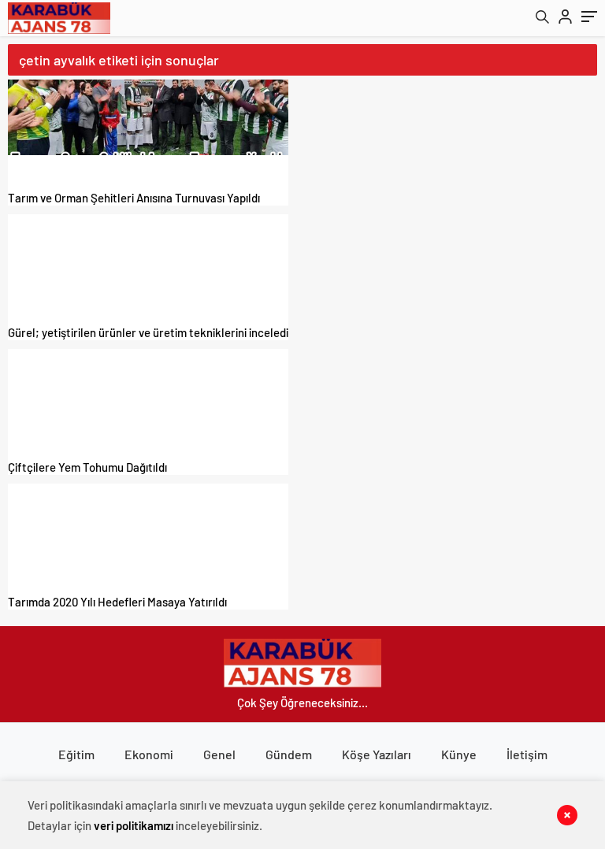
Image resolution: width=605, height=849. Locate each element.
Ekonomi (148, 754)
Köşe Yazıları (376, 754)
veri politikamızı (133, 825)
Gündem (288, 754)
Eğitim (76, 754)
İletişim (527, 754)
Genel (219, 754)
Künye (459, 754)
